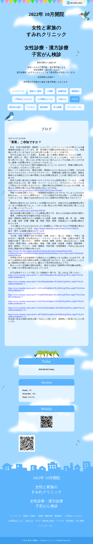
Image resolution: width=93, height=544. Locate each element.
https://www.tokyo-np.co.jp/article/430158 (27, 211)
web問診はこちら (45, 99)
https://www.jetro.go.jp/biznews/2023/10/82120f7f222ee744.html (35, 190)
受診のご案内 (36, 91)
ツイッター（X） (74, 107)
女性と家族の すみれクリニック (41, 540)
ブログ (75, 99)
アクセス (31, 107)
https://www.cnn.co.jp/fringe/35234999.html (26, 233)
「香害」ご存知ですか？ (24, 142)
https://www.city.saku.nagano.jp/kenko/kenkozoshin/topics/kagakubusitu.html (40, 251)
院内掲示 (44, 107)
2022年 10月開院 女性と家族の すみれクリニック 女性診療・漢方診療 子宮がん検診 (46, 34)
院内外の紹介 (15, 107)
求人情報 (58, 107)
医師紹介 (76, 91)
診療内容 (62, 91)
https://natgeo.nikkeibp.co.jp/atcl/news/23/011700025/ (56, 228)
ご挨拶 (50, 91)
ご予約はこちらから (23, 99)
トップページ (18, 91)
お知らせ (62, 99)
